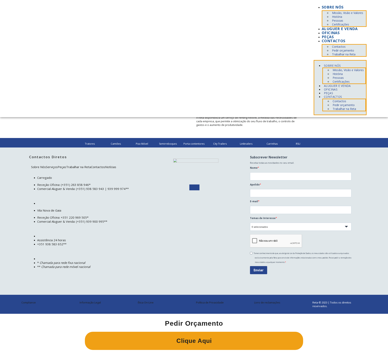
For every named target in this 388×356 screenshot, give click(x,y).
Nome (254, 168)
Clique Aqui (194, 340)
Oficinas (331, 32)
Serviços (52, 167)
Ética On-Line (146, 302)
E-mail (254, 201)
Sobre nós (332, 7)
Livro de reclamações (267, 302)
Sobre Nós (38, 167)
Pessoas (337, 20)
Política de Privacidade (210, 302)
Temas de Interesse (263, 218)
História (337, 17)
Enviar (259, 270)
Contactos (333, 40)
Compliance (28, 302)
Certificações (340, 24)
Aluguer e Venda (340, 28)
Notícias (110, 167)
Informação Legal (90, 302)
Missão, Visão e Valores (347, 13)
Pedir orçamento (343, 50)
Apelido (255, 184)
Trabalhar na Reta (343, 54)
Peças (328, 36)
